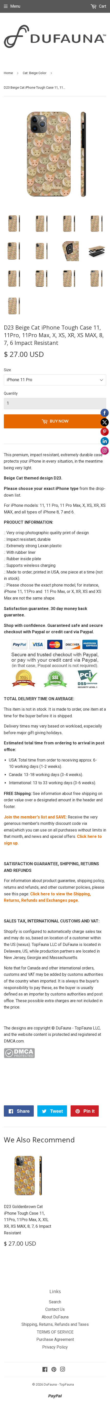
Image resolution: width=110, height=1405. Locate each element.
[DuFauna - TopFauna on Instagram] (62, 1369)
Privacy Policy (55, 1347)
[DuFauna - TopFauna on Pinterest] (54, 1369)
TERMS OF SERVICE (55, 1332)
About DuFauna (55, 1317)
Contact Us (55, 1309)
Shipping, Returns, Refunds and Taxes (55, 1324)
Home (8, 73)
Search (55, 1301)
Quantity (11, 393)
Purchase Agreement (55, 1339)
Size (7, 370)
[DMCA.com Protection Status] (19, 1056)
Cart (102, 6)
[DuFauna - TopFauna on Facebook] (45, 1369)
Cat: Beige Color (34, 73)
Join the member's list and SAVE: (36, 817)
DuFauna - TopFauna (59, 1384)
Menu (15, 6)
